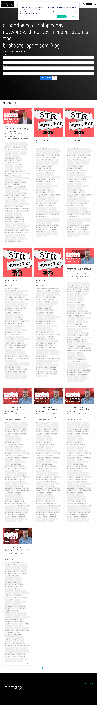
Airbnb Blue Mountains (9, 182)
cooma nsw (19, 234)
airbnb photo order (25, 167)
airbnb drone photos (19, 158)
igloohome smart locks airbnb (41, 203)
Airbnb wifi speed (17, 162)
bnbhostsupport (24, 136)
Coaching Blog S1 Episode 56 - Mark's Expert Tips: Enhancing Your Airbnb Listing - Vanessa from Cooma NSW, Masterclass (79, 263)
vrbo (26, 232)
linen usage (22, 193)
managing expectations (9, 210)
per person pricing (17, 201)
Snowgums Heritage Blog (53, 146)
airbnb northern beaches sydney (19, 217)
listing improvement (9, 206)
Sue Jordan (55, 225)
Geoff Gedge (47, 227)
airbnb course (48, 225)
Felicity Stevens (54, 227)
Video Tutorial (14, 197)
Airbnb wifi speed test (9, 158)
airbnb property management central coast (13, 226)
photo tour (27, 197)
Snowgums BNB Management (20, 182)
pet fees (22, 215)
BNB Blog (15, 138)
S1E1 (6, 290)
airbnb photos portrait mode (10, 219)
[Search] (84, 4)
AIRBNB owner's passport (10, 204)
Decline (72, 16)
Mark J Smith (38, 146)
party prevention (8, 217)
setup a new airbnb (19, 210)
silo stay (81, 514)
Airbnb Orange (25, 226)
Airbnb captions (8, 147)
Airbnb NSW (24, 142)
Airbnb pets (7, 142)
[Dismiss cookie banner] (76, 5)
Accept (61, 16)
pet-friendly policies (14, 193)
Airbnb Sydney (7, 230)
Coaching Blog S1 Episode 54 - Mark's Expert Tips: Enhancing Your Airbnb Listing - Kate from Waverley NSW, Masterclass (48, 402)
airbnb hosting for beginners (10, 234)
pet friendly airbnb (8, 215)
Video (6, 136)
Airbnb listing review (16, 191)
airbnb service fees (17, 173)
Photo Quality (22, 195)
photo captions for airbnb (16, 177)
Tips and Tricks (15, 195)
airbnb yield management (41, 183)
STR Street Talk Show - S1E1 (11, 274)
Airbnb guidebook (8, 156)
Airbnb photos (24, 145)
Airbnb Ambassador (8, 173)
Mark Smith (15, 127)
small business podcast (9, 286)
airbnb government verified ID (18, 212)
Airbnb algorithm (19, 153)
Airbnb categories (23, 147)
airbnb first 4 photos (9, 160)
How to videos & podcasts (14, 136)
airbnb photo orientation (9, 221)
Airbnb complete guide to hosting (22, 204)
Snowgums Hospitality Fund (41, 142)
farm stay (86, 514)
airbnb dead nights (48, 177)
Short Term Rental (15, 184)
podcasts (7, 282)
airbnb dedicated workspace (49, 175)
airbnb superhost (21, 230)
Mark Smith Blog (48, 144)
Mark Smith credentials (40, 148)
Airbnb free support (8, 180)
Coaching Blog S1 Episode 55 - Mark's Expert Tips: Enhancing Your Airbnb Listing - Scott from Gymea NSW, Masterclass (16, 402)
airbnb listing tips (16, 145)
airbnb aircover (17, 171)
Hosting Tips (7, 197)
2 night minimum (8, 169)
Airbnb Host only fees (9, 171)
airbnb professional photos (20, 164)
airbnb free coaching (24, 223)
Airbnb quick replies (18, 208)
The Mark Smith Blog (56, 144)
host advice (23, 175)
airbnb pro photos (8, 167)
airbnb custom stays (18, 160)
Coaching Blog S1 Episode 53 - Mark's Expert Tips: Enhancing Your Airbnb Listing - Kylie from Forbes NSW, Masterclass (79, 402)
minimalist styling (8, 199)
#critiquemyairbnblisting (15, 142)
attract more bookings (22, 186)
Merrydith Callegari (39, 227)
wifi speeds (7, 177)
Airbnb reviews (7, 149)
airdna (37, 196)
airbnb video (21, 232)
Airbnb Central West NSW (20, 228)
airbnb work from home (9, 164)
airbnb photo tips (17, 167)
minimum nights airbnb (9, 153)
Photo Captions (8, 195)
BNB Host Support (8, 138)
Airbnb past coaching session (19, 180)
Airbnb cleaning (8, 140)
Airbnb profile (24, 140)
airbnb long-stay (18, 206)
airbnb (57, 153)
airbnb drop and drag (50, 164)
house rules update (25, 191)
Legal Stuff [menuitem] (5, 686)
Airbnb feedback (8, 191)
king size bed (15, 147)
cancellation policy (16, 140)
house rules (21, 197)
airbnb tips (7, 232)
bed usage (7, 193)
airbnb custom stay (8, 208)
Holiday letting (7, 184)
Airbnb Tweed (49, 218)
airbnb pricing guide (52, 203)
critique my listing (15, 149)
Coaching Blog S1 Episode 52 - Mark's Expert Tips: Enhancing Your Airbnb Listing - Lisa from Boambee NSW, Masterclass (16, 542)
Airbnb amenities (16, 156)
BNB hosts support (8, 201)
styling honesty (8, 212)
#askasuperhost (25, 171)
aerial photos (16, 215)
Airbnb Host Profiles (8, 175)
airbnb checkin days (9, 162)
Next (53, 661)
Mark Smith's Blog (39, 144)
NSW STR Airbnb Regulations (10, 186)
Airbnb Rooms (17, 175)
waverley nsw (50, 514)
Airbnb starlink (47, 170)
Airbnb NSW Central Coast (41, 190)
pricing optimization (9, 188)
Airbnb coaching (8, 145)
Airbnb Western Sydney (9, 228)
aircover (48, 179)
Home (17, 4)
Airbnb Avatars (39, 229)
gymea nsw (19, 514)
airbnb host (14, 230)
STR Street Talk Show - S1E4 (43, 134)
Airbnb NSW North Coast (40, 218)
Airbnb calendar (39, 181)
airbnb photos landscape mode (23, 219)
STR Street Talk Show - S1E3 (74, 134)
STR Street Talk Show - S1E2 (43, 274)
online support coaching (18, 199)
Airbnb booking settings (17, 169)
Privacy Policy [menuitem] (10, 686)
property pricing (26, 201)
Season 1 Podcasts (14, 282)
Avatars (44, 229)
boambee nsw (20, 654)
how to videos (18, 151)
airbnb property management (21, 221)
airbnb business (14, 232)
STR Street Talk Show (40, 225)
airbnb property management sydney (12, 223)
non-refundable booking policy (20, 188)
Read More (28, 237)
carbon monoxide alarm (9, 151)
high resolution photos (23, 138)
